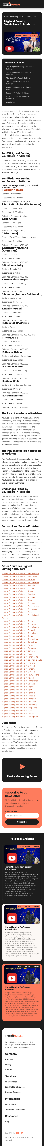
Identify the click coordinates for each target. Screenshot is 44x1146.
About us (9, 1059)
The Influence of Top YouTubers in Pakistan (19, 82)
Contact (8, 1069)
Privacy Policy (11, 1104)
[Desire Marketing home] (11, 4)
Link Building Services (15, 1087)
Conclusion (10, 102)
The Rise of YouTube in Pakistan (18, 78)
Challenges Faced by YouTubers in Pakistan (19, 88)
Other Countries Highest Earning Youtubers (18, 97)
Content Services (12, 1092)
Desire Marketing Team (22, 776)
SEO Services (11, 1082)
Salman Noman (13, 190)
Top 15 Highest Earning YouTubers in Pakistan (20, 68)
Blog (7, 1121)
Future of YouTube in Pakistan (17, 93)
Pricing (8, 1064)
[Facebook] (17, 1133)
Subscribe (22, 822)
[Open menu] (39, 4)
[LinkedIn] (22, 1133)
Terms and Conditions (15, 1109)
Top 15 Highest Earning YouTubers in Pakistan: (20, 73)
